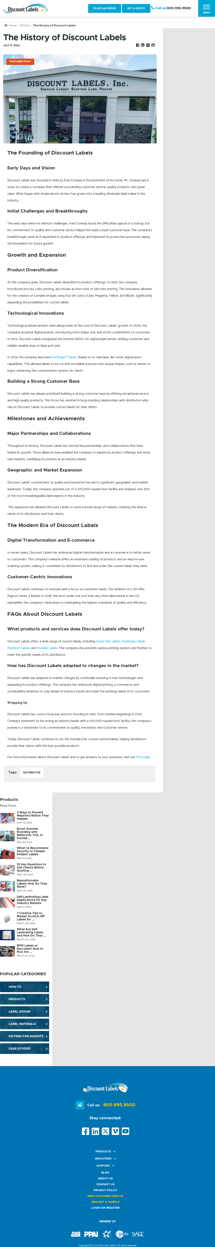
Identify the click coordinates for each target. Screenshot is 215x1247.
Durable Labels (47, 648)
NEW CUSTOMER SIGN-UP (105, 1196)
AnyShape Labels (133, 641)
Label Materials (22, 1024)
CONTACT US (105, 1184)
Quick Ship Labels (108, 641)
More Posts (8, 806)
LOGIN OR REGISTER (105, 1208)
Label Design (19, 1011)
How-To (15, 986)
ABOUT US (105, 1178)
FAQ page (142, 757)
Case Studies (20, 1048)
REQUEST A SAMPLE (105, 1202)
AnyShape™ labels (63, 357)
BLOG (105, 1172)
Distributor (31, 772)
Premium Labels (18, 648)
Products (17, 999)
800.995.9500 (179, 8)
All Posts (25, 25)
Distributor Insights (26, 1036)
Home (13, 25)
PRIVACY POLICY (105, 1190)
